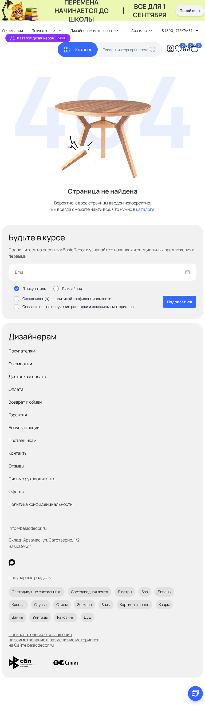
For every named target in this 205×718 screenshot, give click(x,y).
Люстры (125, 591)
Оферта (16, 491)
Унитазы (40, 617)
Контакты (18, 453)
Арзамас (139, 30)
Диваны (164, 591)
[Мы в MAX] (12, 562)
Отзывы (16, 466)
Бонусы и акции (24, 427)
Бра (144, 591)
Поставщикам (22, 440)
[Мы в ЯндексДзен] (44, 562)
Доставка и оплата (27, 376)
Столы (62, 604)
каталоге (145, 209)
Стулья (40, 604)
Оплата (16, 389)
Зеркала (84, 604)
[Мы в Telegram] (55, 562)
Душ (87, 617)
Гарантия (18, 415)
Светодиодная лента (89, 591)
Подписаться (179, 301)
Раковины (65, 617)
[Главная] (30, 49)
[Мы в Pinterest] (22, 562)
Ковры (164, 604)
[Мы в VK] (33, 562)
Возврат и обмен (25, 402)
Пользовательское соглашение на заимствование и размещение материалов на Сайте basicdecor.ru (54, 640)
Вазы (105, 604)
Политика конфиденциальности (41, 504)
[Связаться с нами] (195, 693)
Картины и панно (134, 604)
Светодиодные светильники (36, 591)
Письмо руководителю (31, 479)
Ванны (17, 617)
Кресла (18, 604)
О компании (20, 364)
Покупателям (22, 351)
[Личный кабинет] (171, 49)
